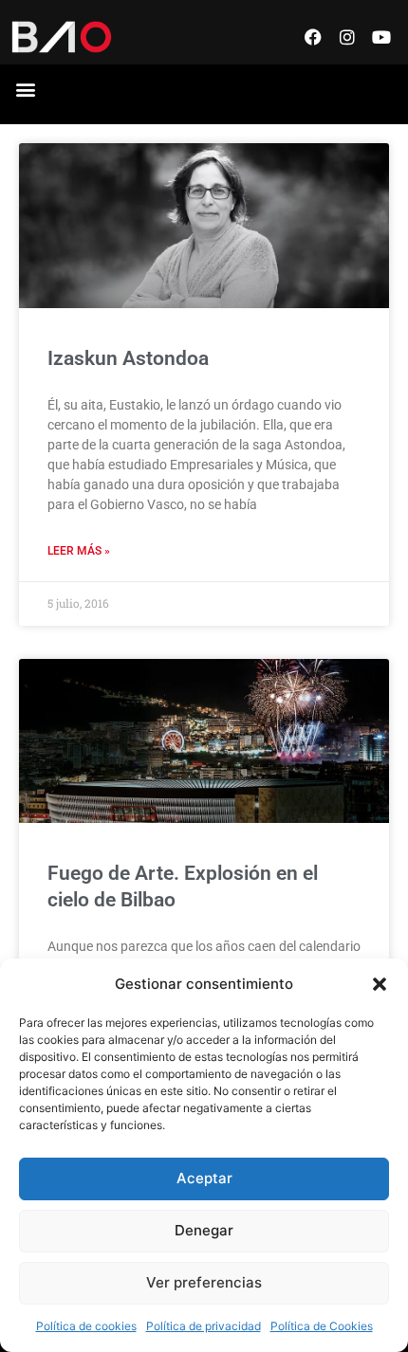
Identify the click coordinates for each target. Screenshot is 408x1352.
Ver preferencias (204, 1282)
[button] (379, 984)
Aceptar (204, 1178)
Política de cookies (86, 1326)
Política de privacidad (203, 1326)
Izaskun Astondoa (128, 358)
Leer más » (78, 550)
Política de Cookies (321, 1326)
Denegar (204, 1230)
